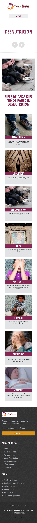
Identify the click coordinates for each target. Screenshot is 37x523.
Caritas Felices (9, 486)
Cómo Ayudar (9, 464)
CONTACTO (22, 506)
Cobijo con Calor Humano (14, 483)
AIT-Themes (25, 510)
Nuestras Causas (10, 461)
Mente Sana (8, 492)
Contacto (7, 467)
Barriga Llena (9, 489)
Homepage (23, 38)
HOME (12, 506)
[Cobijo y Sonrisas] (18, 9)
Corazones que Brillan (12, 495)
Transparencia (9, 455)
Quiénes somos (10, 452)
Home (6, 449)
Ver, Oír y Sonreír (10, 480)
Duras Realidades (11, 458)
